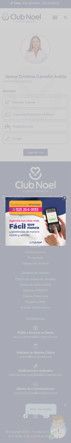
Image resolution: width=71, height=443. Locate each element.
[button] (64, 198)
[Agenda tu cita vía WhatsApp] (35, 221)
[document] (35, 221)
